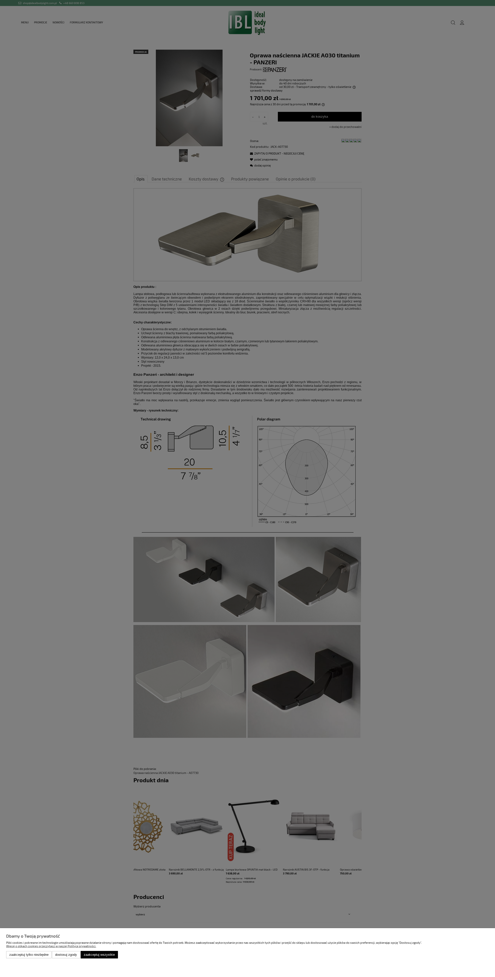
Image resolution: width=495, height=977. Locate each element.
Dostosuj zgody (66, 955)
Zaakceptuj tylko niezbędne (29, 955)
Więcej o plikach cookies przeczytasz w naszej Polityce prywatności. (51, 946)
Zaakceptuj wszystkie (99, 955)
